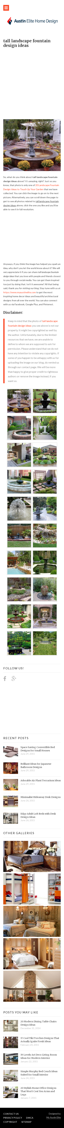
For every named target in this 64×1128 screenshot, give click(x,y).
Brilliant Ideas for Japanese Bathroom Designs (36, 765)
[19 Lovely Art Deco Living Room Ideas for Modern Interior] (10, 1059)
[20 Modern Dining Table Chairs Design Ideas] (10, 1026)
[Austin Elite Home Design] (32, 21)
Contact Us (11, 1113)
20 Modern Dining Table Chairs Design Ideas (38, 1023)
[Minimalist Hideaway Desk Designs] (10, 801)
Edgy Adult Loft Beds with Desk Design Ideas (38, 815)
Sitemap (26, 1121)
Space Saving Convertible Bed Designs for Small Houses (38, 749)
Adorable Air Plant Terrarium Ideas (41, 780)
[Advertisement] (32, 82)
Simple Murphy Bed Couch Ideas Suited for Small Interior (39, 1073)
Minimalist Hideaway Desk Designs (41, 797)
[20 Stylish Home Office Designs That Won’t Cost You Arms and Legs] (10, 1092)
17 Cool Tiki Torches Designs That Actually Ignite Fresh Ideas (40, 1040)
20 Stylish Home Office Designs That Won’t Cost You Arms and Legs (38, 1091)
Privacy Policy (12, 1117)
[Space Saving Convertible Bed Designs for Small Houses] (10, 751)
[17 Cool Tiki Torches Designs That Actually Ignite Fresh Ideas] (10, 1042)
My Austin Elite (53, 1117)
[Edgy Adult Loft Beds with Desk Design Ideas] (10, 818)
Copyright (10, 1121)
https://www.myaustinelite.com (19, 292)
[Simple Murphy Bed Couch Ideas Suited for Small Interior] (10, 1075)
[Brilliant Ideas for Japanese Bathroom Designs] (10, 768)
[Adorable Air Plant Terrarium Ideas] (10, 785)
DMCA (29, 1117)
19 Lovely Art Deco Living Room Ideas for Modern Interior (39, 1056)
